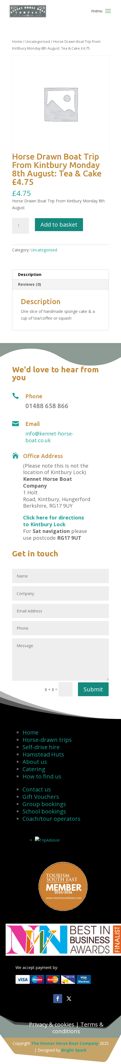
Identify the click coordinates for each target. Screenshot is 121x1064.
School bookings (44, 811)
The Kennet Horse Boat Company (64, 1043)
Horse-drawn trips (47, 740)
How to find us (42, 776)
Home (17, 41)
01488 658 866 (46, 405)
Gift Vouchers (41, 796)
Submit (93, 689)
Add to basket (59, 224)
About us (35, 762)
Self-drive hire (41, 747)
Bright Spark (74, 1050)
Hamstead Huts (43, 754)
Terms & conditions (78, 1028)
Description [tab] (29, 274)
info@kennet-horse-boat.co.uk (49, 437)
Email (32, 424)
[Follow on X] (68, 998)
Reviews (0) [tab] (29, 284)
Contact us (37, 789)
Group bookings (44, 804)
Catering (34, 769)
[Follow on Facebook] (57, 998)
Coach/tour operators (51, 818)
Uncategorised (37, 41)
